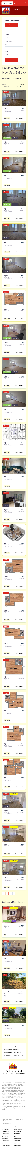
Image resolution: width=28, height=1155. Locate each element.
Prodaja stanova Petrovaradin (11, 1049)
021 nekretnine (5, 1127)
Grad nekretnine (5, 1126)
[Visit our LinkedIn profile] (18, 1071)
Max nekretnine (17, 1138)
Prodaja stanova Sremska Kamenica (13, 1055)
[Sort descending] (23, 86)
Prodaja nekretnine (6, 1145)
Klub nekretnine (5, 1133)
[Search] (14, 3)
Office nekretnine (5, 1131)
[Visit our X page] (15, 1071)
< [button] (3, 893)
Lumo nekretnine (17, 1145)
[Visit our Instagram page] (10, 1071)
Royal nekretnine (5, 1129)
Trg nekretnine (17, 1140)
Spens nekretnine (5, 1135)
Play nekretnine (5, 1138)
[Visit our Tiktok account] (21, 1071)
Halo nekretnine (17, 1131)
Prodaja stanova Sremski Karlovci (12, 1052)
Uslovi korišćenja (20, 1073)
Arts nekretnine (5, 1142)
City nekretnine (17, 1126)
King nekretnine (5, 1140)
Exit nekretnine (17, 1136)
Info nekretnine (17, 1127)
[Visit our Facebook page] (7, 1071)
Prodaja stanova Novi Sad (10, 1046)
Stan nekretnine (5, 1136)
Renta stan (4, 1143)
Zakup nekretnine (17, 1143)
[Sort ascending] (21, 86)
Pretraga (9, 60)
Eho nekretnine (17, 1133)
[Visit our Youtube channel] (12, 1071)
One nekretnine (17, 1142)
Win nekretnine (17, 1135)
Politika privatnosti (8, 1073)
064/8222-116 (14, 12)
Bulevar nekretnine (18, 1129)
